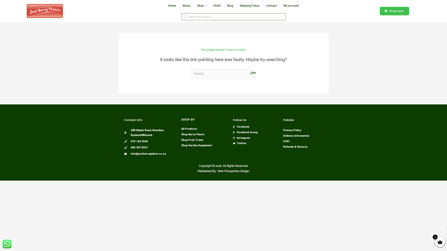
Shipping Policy (249, 5)
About (186, 5)
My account (291, 5)
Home (172, 5)
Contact (271, 5)
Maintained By (207, 171)
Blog (230, 5)
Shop (200, 5)
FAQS (217, 5)
